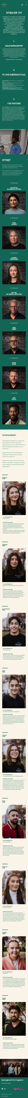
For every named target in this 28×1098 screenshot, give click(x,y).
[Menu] (22, 5)
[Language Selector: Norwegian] (26, 4)
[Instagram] (5, 1089)
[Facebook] (2, 1089)
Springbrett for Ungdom (12, 1080)
